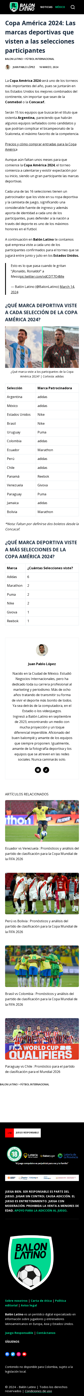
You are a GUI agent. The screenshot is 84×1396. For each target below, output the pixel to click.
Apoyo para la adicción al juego (40, 1210)
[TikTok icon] (46, 770)
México (60, 7)
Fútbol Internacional (39, 59)
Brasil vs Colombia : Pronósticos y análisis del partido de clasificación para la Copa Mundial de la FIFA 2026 (41, 999)
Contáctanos (45, 1333)
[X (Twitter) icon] (38, 770)
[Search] (73, 7)
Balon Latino (14, 59)
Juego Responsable (19, 1333)
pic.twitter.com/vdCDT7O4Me (42, 276)
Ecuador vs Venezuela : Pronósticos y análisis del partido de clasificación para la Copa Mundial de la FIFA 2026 (42, 853)
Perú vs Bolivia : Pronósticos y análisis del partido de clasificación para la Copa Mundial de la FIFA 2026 (41, 926)
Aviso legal (29, 1305)
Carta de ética (41, 1301)
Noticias (46, 7)
